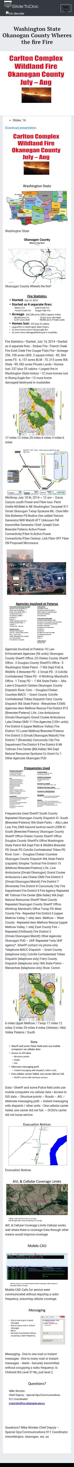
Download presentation (20, 128)
